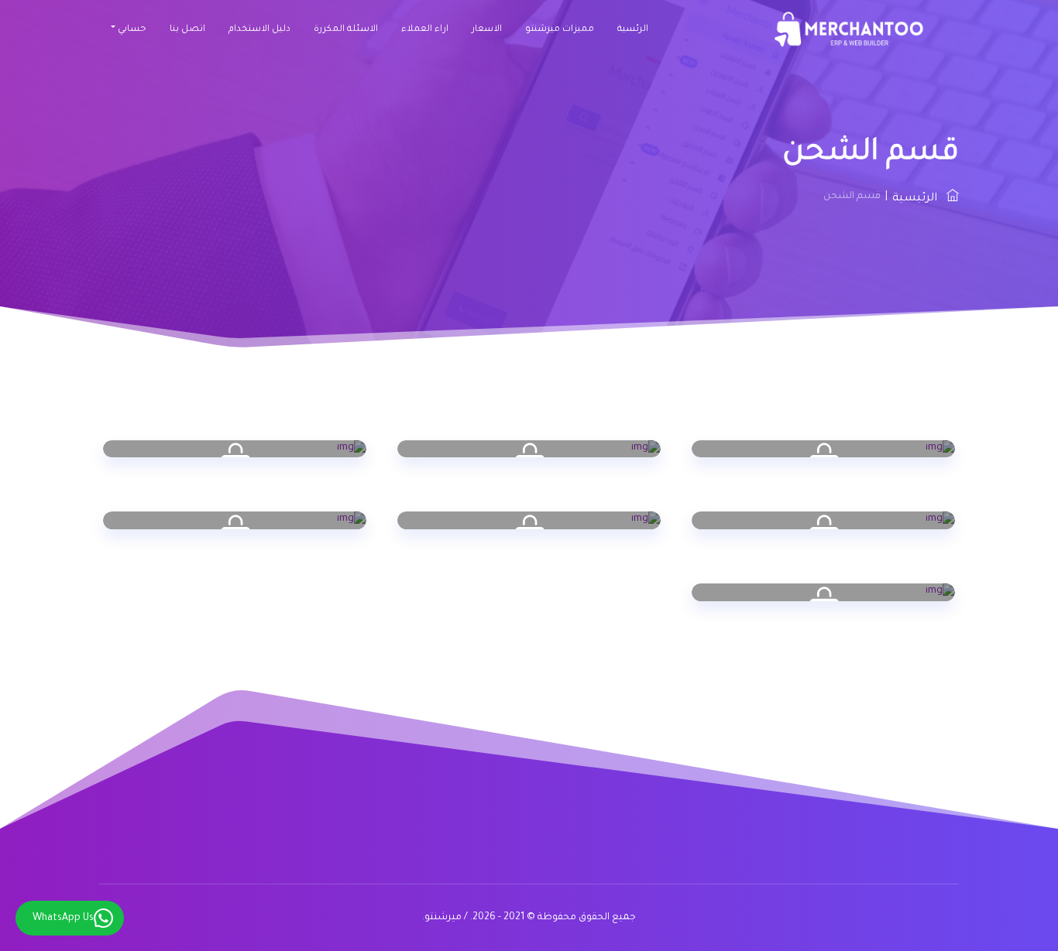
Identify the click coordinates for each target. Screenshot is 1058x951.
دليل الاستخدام (259, 30)
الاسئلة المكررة (346, 30)
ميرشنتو (443, 917)
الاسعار (487, 30)
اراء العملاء (424, 30)
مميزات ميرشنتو (559, 30)
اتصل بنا (187, 30)
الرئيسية (919, 199)
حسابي (132, 30)
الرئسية (632, 30)
